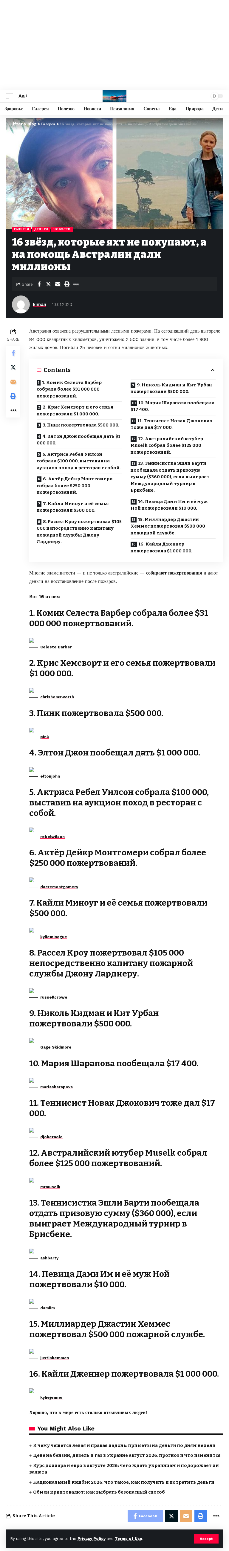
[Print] (67, 284)
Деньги (41, 229)
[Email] (57, 284)
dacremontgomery (59, 887)
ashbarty (49, 1258)
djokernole (51, 1137)
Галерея (21, 229)
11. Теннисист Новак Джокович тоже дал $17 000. (172, 424)
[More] (76, 284)
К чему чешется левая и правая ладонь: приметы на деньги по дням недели (124, 1445)
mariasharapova (56, 1087)
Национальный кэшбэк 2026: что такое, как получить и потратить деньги (123, 1482)
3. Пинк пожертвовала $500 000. (81, 425)
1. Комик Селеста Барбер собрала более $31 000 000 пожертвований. (69, 389)
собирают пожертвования (174, 573)
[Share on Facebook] (39, 284)
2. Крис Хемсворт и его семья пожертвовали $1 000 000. (75, 410)
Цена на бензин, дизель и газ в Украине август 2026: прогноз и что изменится (127, 1455)
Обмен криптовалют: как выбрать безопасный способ (99, 1492)
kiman (39, 304)
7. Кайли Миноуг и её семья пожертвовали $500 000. (73, 507)
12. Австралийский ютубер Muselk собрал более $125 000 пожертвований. (167, 445)
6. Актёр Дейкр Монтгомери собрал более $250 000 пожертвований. (75, 485)
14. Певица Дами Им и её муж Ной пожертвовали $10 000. (169, 505)
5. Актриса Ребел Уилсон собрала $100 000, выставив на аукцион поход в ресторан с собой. (79, 461)
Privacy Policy (92, 1538)
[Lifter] (114, 96)
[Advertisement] (114, 45)
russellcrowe (53, 997)
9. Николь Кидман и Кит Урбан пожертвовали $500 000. (171, 388)
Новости (62, 229)
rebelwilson (52, 836)
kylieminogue (53, 937)
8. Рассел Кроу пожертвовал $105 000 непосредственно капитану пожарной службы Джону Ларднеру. (79, 532)
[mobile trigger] (11, 96)
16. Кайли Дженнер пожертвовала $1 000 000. (161, 547)
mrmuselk (50, 1187)
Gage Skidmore (56, 1047)
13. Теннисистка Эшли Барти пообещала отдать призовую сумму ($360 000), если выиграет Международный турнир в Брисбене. (170, 477)
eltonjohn (50, 776)
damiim (47, 1308)
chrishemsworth (57, 697)
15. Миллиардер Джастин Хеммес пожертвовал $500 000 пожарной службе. (168, 526)
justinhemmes (54, 1358)
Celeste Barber (56, 647)
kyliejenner (51, 1397)
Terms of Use (128, 1538)
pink (44, 737)
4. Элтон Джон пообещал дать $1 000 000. (78, 440)
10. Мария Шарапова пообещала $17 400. (172, 406)
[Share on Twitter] (48, 284)
